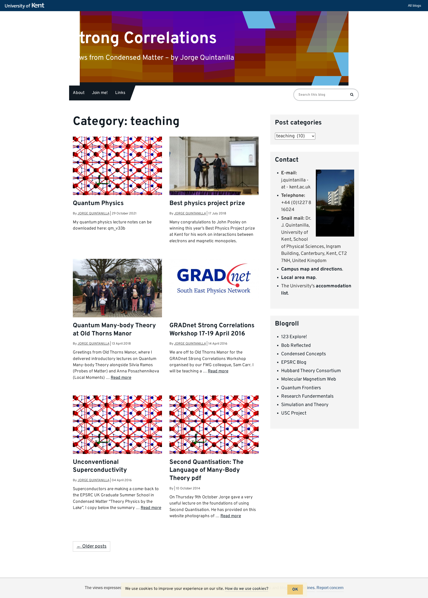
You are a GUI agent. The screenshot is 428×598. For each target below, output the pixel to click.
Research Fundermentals (307, 396)
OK (295, 589)
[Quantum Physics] (117, 170)
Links (120, 93)
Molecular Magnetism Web (308, 379)
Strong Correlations (143, 38)
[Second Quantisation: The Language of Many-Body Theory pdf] (214, 428)
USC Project (293, 413)
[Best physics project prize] (214, 170)
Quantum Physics (98, 204)
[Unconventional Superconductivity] (117, 428)
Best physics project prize (207, 204)
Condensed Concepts (303, 354)
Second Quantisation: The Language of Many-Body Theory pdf (206, 470)
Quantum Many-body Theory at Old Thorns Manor (114, 330)
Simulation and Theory (304, 405)
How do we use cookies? (246, 588)
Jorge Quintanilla (93, 213)
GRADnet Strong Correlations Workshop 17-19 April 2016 (211, 330)
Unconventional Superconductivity (100, 466)
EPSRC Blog (293, 362)
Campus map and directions (311, 269)
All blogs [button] (414, 5)
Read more (121, 378)
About (78, 93)
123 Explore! (294, 337)
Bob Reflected (296, 346)
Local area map (298, 278)
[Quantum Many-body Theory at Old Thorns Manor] (117, 292)
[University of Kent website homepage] (26, 6)
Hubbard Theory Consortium (311, 371)
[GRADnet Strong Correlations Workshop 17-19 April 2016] (214, 279)
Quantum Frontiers (301, 388)
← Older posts (92, 546)
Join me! (100, 93)
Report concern (330, 588)
